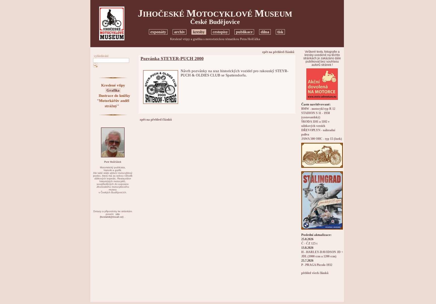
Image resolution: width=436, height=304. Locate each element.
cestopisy (220, 32)
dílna (265, 32)
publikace (244, 32)
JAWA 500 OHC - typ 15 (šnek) (321, 139)
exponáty (158, 32)
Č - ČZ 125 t (309, 243)
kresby (199, 32)
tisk (280, 32)
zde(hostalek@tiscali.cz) (111, 215)
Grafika (113, 90)
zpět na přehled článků (278, 52)
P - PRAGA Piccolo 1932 (316, 265)
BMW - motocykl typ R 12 (318, 108)
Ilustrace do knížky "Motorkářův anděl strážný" (113, 101)
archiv (179, 32)
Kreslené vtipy (113, 85)
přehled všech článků (315, 273)
